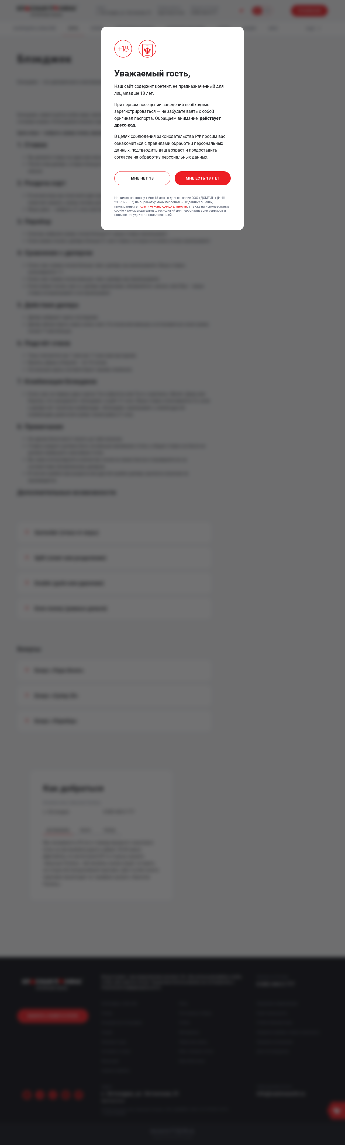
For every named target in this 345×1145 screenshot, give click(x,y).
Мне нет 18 (142, 178)
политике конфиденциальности (163, 206)
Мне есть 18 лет (202, 178)
